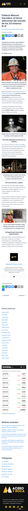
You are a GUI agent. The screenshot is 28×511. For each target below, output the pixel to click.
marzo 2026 (5, 325)
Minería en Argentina (7, 469)
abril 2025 (4, 353)
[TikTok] (18, 507)
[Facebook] (14, 507)
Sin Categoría (5, 476)
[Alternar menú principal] (24, 4)
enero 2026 (5, 330)
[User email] (14, 277)
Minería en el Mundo (7, 471)
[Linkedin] (6, 507)
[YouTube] (22, 507)
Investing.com (11, 413)
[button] (20, 4)
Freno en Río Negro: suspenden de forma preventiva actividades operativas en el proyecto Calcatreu (13, 448)
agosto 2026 (5, 312)
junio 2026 (5, 317)
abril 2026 (4, 322)
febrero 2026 (5, 327)
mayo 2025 (5, 350)
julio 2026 (4, 314)
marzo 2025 (5, 355)
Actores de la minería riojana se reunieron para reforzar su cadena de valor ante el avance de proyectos (14, 436)
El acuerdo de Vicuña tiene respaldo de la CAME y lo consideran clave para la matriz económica (13, 442)
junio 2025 (5, 348)
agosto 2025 (5, 342)
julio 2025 (4, 345)
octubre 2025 (5, 337)
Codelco (17, 144)
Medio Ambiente (6, 466)
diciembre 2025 (6, 332)
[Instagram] (10, 507)
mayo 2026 (5, 320)
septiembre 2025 (6, 340)
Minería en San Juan (7, 474)
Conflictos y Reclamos (8, 464)
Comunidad (5, 461)
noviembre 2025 (6, 335)
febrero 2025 (5, 358)
